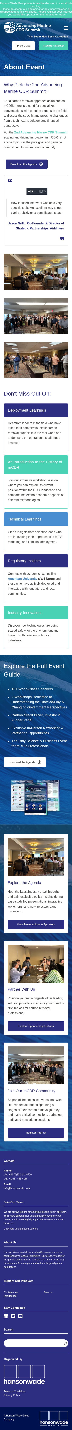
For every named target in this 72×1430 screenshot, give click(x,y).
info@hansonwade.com (17, 1188)
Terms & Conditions (15, 1391)
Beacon (48, 1292)
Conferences (11, 1292)
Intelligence (10, 1295)
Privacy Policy (12, 1395)
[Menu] (65, 28)
